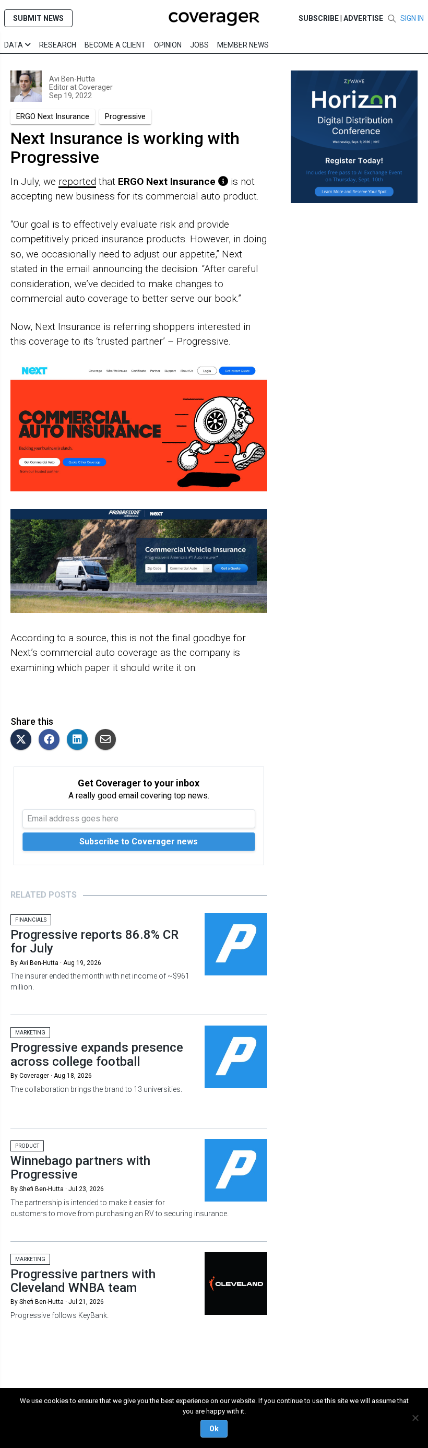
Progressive (125, 116)
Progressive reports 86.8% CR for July (94, 941)
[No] (415, 1417)
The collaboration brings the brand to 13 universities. (96, 1089)
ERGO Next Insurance (52, 116)
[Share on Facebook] (52, 740)
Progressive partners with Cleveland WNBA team (83, 1281)
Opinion (168, 45)
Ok (214, 1429)
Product (27, 1146)
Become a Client (115, 45)
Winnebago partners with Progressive (80, 1167)
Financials (30, 920)
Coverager (95, 87)
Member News (243, 45)
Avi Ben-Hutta (72, 79)
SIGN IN (412, 18)
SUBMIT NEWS (38, 18)
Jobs (199, 45)
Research (57, 45)
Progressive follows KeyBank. (59, 1315)
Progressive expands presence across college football (96, 1054)
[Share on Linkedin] (80, 740)
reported (77, 181)
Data (14, 45)
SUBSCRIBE (319, 18)
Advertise (363, 18)
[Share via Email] (108, 740)
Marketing (30, 1032)
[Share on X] (23, 740)
